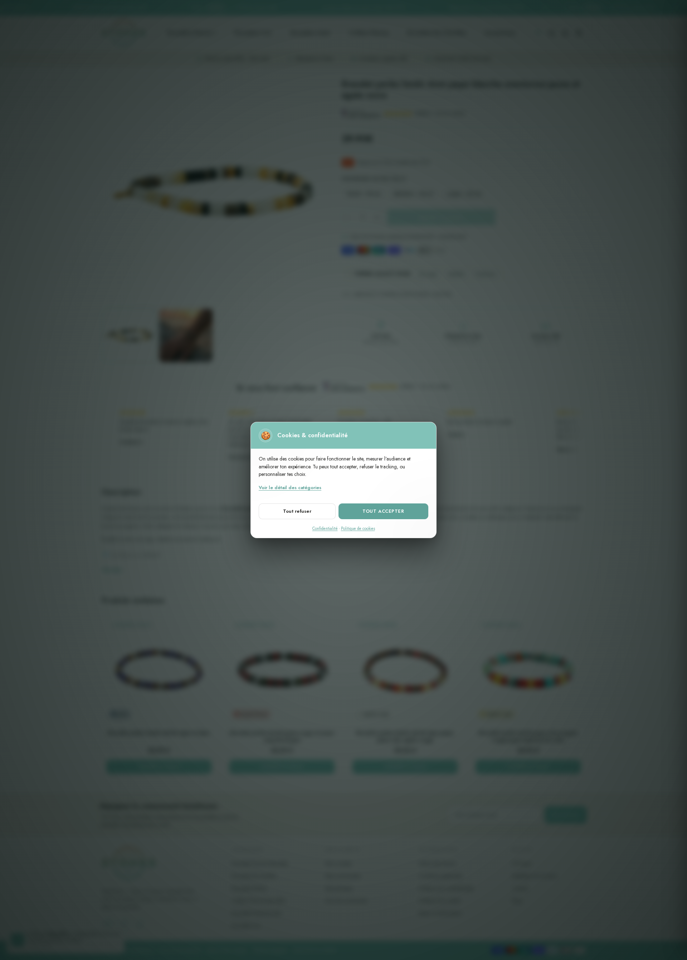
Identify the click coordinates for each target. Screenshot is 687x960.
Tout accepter (383, 511)
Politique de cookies (358, 528)
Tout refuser (297, 511)
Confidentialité (325, 528)
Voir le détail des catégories (290, 487)
